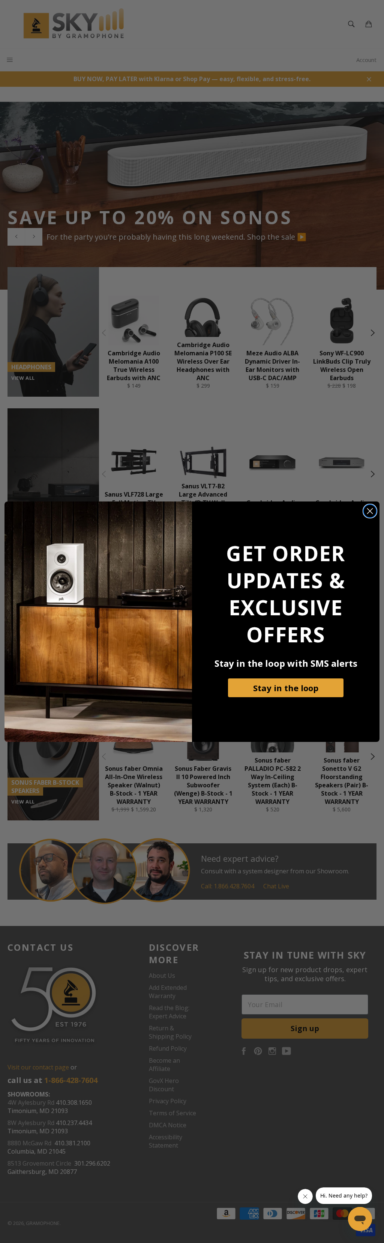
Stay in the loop (285, 687)
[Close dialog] (369, 511)
